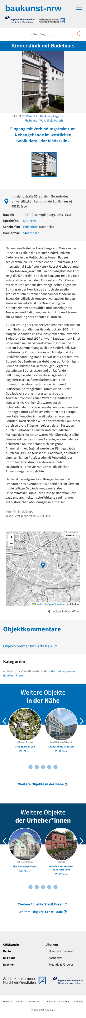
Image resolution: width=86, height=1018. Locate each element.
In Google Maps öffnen (66, 611)
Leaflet (39, 604)
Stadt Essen (31, 233)
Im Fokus (9, 958)
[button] (43, 565)
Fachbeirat (55, 958)
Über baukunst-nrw (61, 951)
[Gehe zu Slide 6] (43, 767)
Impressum (34, 1001)
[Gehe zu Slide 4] (37, 767)
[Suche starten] (80, 34)
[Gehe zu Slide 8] (49, 767)
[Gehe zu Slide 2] (30, 767)
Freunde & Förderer (61, 964)
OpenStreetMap (56, 604)
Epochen (8, 964)
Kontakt (18, 1001)
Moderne (29, 220)
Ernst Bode (30, 227)
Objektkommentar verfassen (27, 646)
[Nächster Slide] (81, 721)
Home (6, 1001)
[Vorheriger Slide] (4, 721)
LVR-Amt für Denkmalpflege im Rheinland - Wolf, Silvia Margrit (43, 118)
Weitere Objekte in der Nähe (41, 784)
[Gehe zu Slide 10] (55, 767)
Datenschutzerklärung (57, 1001)
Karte (7, 951)
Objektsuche (11, 944)
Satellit (71, 535)
